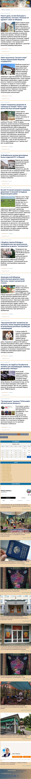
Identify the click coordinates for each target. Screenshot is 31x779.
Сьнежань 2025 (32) (7, 476)
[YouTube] (15, 776)
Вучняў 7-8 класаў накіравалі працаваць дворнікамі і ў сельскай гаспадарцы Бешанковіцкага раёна (15, 192)
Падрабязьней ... (6, 51)
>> (6, 437)
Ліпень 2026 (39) (6, 466)
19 (11, 454)
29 (24, 456)
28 (20, 456)
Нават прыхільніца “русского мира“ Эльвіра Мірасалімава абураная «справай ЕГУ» (14, 59)
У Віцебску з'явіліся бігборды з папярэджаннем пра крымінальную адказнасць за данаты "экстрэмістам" (14, 244)
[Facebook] (6, 776)
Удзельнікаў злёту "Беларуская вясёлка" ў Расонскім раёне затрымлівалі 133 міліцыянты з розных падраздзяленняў (15, 535)
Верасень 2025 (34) (7, 480)
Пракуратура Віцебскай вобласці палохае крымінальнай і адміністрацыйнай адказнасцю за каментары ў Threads (14, 618)
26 (11, 456)
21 (20, 454)
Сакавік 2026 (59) (6, 472)
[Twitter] (9, 776)
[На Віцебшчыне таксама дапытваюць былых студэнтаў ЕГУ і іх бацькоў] (8, 164)
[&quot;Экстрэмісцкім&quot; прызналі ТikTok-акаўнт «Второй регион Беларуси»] (8, 410)
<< (1, 434)
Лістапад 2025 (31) (6, 477)
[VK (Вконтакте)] (12, 776)
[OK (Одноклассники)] (18, 776)
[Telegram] (4, 776)
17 (2, 454)
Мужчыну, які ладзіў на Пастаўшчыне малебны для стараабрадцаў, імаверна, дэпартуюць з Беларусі (15, 366)
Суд (9, 427)
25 (7, 456)
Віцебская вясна (12, 770)
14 (27, 434)
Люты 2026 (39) (6, 473)
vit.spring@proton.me (6, 773)
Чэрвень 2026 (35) (6, 467)
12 (21, 434)
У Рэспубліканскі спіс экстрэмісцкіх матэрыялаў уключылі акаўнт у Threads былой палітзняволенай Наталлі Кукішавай (15, 506)
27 (15, 456)
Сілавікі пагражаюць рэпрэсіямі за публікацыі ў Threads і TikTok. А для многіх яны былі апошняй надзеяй (14, 106)
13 (24, 434)
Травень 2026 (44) (6, 469)
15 (1, 437)
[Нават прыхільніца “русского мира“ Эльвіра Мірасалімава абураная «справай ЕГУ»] (8, 69)
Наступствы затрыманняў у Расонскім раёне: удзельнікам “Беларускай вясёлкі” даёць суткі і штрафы (13, 707)
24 (2, 456)
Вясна (9, 6)
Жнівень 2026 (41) (6, 464)
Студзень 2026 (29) (6, 474)
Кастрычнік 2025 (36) (7, 479)
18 (7, 454)
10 (15, 434)
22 (24, 454)
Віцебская (8, 1)
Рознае (10, 48)
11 (7, 452)
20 (15, 454)
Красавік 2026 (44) (6, 470)
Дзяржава (11, 146)
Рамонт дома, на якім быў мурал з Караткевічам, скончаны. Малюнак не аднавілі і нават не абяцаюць (15, 18)
